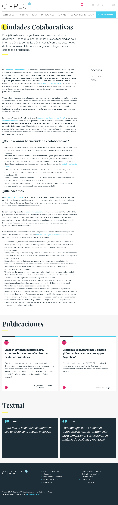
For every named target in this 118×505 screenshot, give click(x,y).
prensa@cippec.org (33, 494)
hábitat (64, 164)
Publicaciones (47, 15)
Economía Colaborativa (15, 70)
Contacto (86, 479)
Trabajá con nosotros (90, 474)
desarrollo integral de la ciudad (49, 235)
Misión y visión (87, 477)
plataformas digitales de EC (50, 83)
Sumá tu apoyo (88, 482)
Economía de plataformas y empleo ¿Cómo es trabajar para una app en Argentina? (84, 353)
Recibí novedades (105, 15)
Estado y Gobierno (51, 471)
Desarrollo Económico (52, 477)
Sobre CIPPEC (8, 15)
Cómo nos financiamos (91, 471)
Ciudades (47, 474)
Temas (34, 15)
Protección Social (50, 479)
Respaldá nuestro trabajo (82, 15)
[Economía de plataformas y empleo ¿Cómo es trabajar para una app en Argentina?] (64, 387)
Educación (47, 482)
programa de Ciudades (13, 197)
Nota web (62, 15)
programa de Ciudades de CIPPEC (51, 118)
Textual (94, 80)
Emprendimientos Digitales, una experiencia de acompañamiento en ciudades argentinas (27, 353)
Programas (23, 15)
